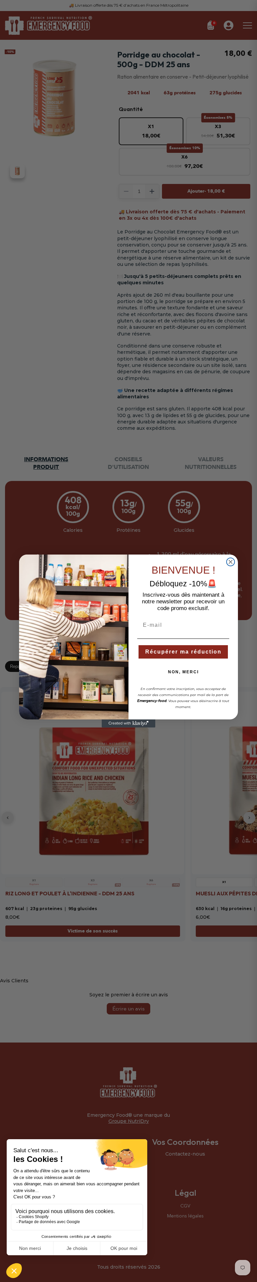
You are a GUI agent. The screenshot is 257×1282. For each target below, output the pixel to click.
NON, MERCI (183, 672)
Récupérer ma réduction (183, 652)
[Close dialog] (231, 562)
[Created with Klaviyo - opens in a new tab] (128, 723)
